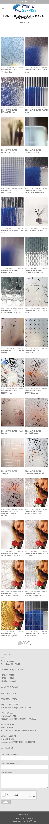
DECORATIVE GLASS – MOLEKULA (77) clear (9, 595)
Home (6, 16)
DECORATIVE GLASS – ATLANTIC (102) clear (33, 512)
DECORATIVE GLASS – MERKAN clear (9, 392)
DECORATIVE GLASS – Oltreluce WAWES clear (34, 271)
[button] (3, 8)
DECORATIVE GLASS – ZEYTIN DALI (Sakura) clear (35, 472)
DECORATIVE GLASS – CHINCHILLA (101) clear (10, 554)
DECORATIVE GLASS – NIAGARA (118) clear (33, 595)
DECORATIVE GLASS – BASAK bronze (12, 352)
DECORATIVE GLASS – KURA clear (12, 231)
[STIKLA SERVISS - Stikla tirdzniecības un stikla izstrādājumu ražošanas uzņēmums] (24, 8)
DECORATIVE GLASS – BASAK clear (36, 312)
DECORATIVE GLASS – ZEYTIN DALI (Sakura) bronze (9, 513)
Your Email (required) (9, 763)
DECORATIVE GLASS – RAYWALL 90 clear (33, 151)
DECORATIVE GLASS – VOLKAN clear (9, 71)
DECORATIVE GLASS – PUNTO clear (33, 352)
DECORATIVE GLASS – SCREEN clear (9, 271)
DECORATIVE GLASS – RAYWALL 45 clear (9, 151)
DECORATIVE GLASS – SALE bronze (12, 432)
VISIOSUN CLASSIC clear (34, 230)
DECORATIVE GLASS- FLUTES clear (36, 111)
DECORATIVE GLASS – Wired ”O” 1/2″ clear (36, 635)
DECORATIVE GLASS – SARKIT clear (9, 472)
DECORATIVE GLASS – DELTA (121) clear (36, 554)
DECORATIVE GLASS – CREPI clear (36, 71)
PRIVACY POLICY (24, 815)
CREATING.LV (30, 821)
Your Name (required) (9, 754)
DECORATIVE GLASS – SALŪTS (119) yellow (9, 635)
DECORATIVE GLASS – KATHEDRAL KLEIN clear (34, 191)
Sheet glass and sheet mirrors (28, 16)
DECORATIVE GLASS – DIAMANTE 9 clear (9, 111)
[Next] (29, 643)
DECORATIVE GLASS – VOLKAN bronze (33, 432)
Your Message (6, 772)
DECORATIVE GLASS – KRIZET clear (9, 191)
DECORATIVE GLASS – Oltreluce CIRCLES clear (10, 312)
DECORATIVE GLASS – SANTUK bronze (33, 392)
